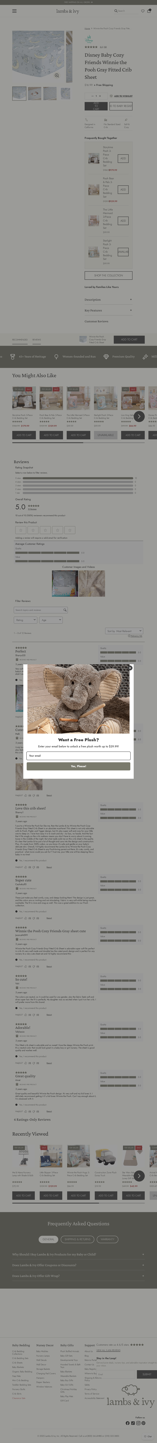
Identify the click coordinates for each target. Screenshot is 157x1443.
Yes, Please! (78, 766)
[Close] (130, 668)
